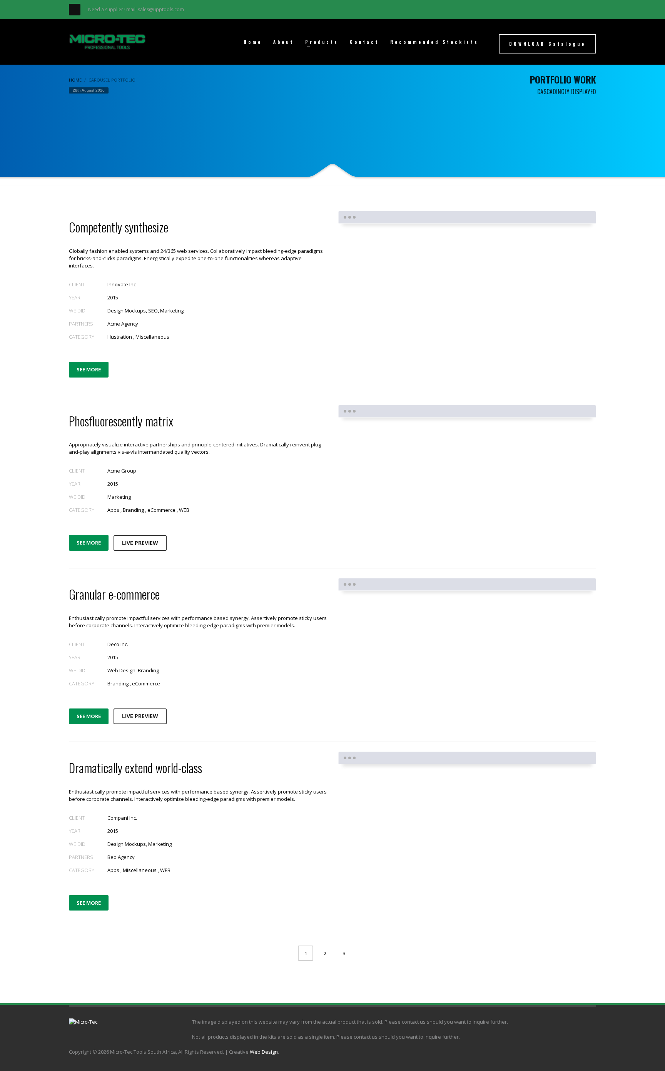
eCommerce (161, 509)
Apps (113, 509)
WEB (184, 509)
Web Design (264, 1051)
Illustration (119, 336)
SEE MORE (89, 369)
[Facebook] (74, 9)
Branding (133, 509)
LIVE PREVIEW (140, 542)
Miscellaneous (152, 336)
